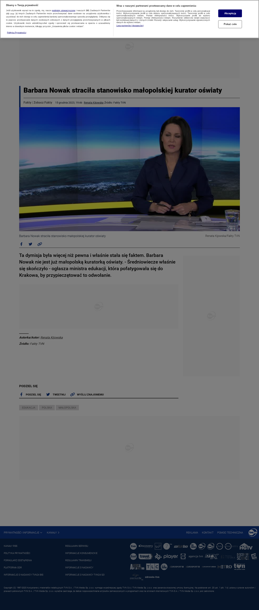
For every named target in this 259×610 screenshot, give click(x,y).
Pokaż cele (230, 24)
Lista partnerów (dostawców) (130, 25)
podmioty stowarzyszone (63, 10)
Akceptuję (230, 13)
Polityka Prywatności (16, 32)
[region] (129, 19)
